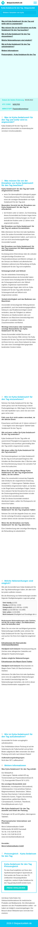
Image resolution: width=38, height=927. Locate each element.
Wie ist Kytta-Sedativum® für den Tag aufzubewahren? (16, 45)
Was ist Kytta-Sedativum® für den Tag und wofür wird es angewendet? (18, 22)
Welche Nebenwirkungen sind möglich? (17, 40)
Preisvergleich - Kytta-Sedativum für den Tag (19, 54)
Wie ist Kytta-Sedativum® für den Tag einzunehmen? (16, 35)
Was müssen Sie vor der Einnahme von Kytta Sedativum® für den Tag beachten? (19, 29)
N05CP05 (16, 104)
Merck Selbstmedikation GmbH (13, 846)
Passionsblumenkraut (20, 109)
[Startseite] (3, 2)
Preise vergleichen (16, 888)
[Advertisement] (19, 78)
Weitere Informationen (10, 50)
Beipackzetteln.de (14, 3)
